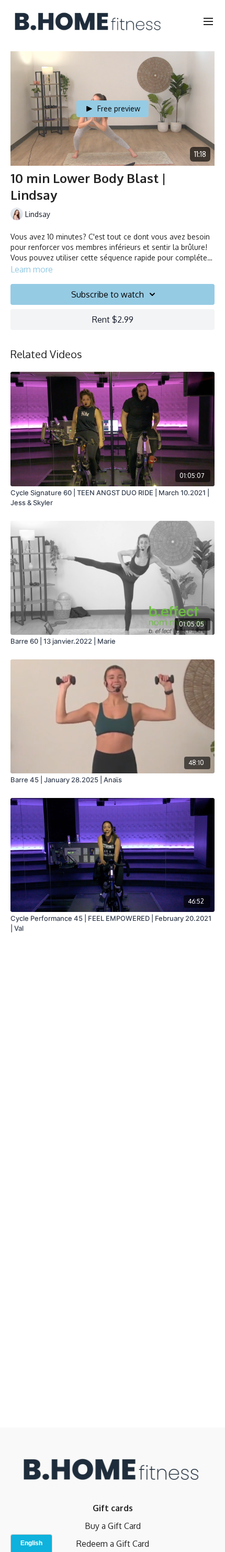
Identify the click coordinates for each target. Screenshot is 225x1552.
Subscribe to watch (107, 294)
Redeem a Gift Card (112, 1543)
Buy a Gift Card (113, 1526)
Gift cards (113, 1508)
